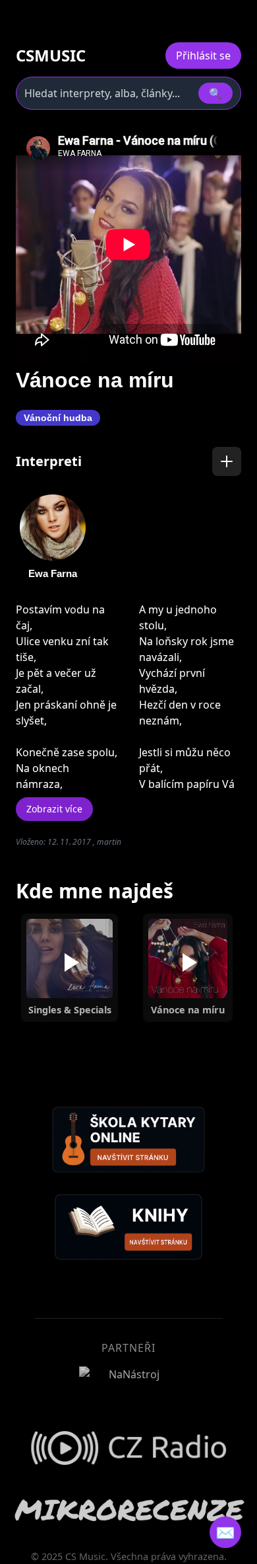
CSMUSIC (51, 55)
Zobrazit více (54, 808)
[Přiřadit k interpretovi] (226, 461)
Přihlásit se (203, 55)
